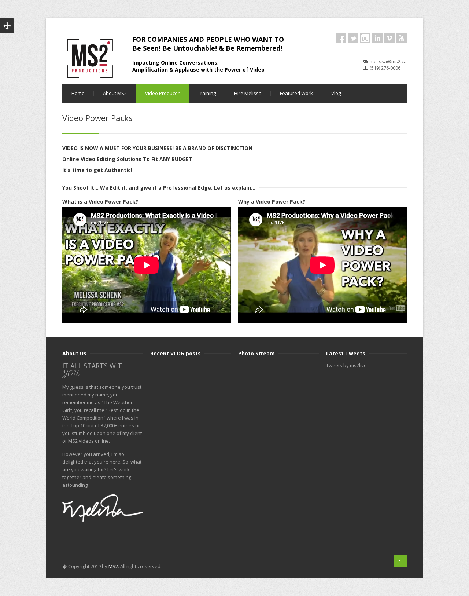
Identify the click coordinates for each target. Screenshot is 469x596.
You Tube (401, 38)
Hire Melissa (248, 93)
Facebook (341, 38)
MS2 (113, 566)
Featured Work (296, 93)
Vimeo (389, 38)
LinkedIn (377, 38)
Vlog (336, 93)
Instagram (365, 38)
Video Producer (162, 93)
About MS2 (115, 93)
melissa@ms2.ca (388, 61)
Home (78, 93)
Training (207, 93)
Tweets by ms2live (346, 365)
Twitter (353, 38)
